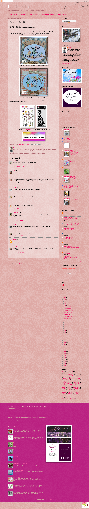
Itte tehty (65, 167)
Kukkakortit (69, 374)
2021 (65, 340)
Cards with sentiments (68, 312)
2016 (65, 349)
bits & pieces (66, 138)
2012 (65, 357)
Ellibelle (14, 187)
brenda (14, 160)
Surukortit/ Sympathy (73, 388)
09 (65, 322)
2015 (65, 351)
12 (65, 301)
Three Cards (15, 491)
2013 (65, 355)
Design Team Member (48, 14)
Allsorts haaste (35, 24)
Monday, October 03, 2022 (18, 235)
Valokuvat (79, 378)
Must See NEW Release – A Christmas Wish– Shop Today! (71, 187)
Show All (79, 206)
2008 (65, 365)
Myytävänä (64, 398)
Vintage (79, 371)
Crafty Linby (66, 129)
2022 (65, 299)
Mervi (70, 47)
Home (34, 261)
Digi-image (64, 375)
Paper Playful (66, 212)
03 (65, 334)
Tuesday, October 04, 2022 (18, 242)
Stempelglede (76, 385)
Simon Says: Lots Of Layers (69, 234)
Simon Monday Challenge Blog (70, 233)
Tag (72, 389)
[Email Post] (32, 144)
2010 (65, 361)
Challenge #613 (67, 253)
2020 (65, 342)
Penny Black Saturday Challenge (69, 381)
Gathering (15, 449)
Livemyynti (72, 390)
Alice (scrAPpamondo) (17, 203)
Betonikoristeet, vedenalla (18, 442)
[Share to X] (37, 144)
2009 (65, 363)
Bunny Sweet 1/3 (16, 477)
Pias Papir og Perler (68, 189)
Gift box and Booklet (68, 316)
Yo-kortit (69, 382)
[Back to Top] (85, 504)
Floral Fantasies (67, 159)
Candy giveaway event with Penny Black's (21, 484)
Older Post (56, 261)
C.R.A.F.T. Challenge (68, 237)
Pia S (14, 170)
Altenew (77, 389)
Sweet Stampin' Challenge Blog (70, 242)
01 (65, 337)
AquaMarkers (77, 397)
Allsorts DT (16, 146)
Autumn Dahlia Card (68, 310)
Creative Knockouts (68, 246)
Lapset (63, 387)
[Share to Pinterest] (40, 144)
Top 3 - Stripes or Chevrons (69, 243)
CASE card (72, 190)
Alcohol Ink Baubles (67, 139)
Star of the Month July (68, 238)
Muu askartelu (76, 379)
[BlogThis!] (36, 144)
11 (65, 303)
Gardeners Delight (68, 320)
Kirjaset (69, 387)
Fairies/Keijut (69, 393)
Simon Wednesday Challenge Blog (71, 223)
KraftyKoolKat (15, 212)
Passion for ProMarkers (69, 228)
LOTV (20, 146)
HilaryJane (15, 224)
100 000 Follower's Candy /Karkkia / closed (22, 429)
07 (65, 326)
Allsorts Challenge (29, 31)
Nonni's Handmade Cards (69, 176)
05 (65, 330)
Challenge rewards (62, 14)
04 (65, 332)
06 (65, 328)
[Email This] (34, 144)
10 (65, 305)
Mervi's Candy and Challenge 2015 (20, 463)
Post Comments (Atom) (18, 263)
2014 (65, 353)
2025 (65, 294)
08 (65, 324)
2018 (65, 346)
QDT (67, 398)
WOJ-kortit (64, 390)
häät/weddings (76, 382)
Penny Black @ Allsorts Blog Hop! (20, 435)
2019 (65, 344)
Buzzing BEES (72, 142)
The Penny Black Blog (68, 185)
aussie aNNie (66, 141)
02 (65, 336)
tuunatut (63, 389)
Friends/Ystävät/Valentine (68, 378)
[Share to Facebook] (38, 144)
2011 (65, 359)
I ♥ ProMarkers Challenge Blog (70, 252)
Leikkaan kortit (21, 6)
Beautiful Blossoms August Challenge (73, 178)
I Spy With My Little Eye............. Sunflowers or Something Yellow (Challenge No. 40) (74, 153)
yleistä (79, 375)
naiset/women (30, 146)
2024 (65, 295)
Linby (14, 232)
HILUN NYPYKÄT (67, 198)
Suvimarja (71, 397)
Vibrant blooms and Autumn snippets (73, 161)
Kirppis (66, 397)
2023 (65, 297)
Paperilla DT (76, 394)
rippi (70, 385)
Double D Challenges (68, 256)
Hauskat (67, 377)
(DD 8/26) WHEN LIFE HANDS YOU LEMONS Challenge (70, 258)
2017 (65, 348)
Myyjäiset (70, 392)
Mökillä (63, 388)
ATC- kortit (67, 379)
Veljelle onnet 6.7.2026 (74, 199)
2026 (65, 292)
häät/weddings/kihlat (66, 383)
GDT (69, 389)
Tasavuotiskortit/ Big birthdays (70, 384)
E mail (23, 14)
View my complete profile (67, 63)
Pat (13, 177)
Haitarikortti (15, 456)
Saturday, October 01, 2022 (18, 166)
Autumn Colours (67, 318)
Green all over (67, 314)
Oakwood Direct (28, 129)
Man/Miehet (24, 146)
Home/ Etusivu (14, 14)
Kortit (71, 371)
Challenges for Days (68, 217)
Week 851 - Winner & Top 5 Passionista (71, 229)
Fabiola (14, 239)
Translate (72, 22)
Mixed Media (76, 387)
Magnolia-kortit (75, 377)
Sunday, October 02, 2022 (18, 220)
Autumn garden (67, 308)
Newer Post (11, 261)
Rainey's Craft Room (17, 195)
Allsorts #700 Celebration (69, 306)
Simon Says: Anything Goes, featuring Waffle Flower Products (71, 225)
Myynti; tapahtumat (33, 14)
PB (63, 371)
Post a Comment (14, 255)
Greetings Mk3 (72, 130)
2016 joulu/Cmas (77, 383)
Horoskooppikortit (72, 398)
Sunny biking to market (18, 470)
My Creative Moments (68, 150)
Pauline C (15, 246)
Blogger (50, 499)
